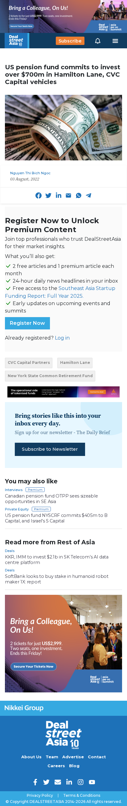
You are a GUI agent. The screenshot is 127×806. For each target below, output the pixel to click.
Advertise (73, 757)
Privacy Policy (40, 795)
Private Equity (17, 509)
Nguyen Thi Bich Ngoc (30, 173)
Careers (56, 766)
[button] (97, 40)
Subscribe (70, 40)
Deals (9, 551)
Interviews (14, 490)
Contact (97, 757)
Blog (74, 766)
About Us (31, 757)
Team (52, 757)
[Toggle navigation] (115, 41)
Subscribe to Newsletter (50, 449)
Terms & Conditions (81, 795)
